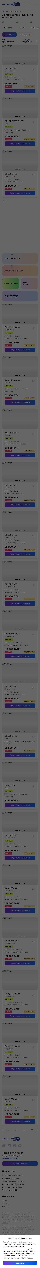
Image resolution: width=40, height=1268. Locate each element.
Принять (20, 1263)
